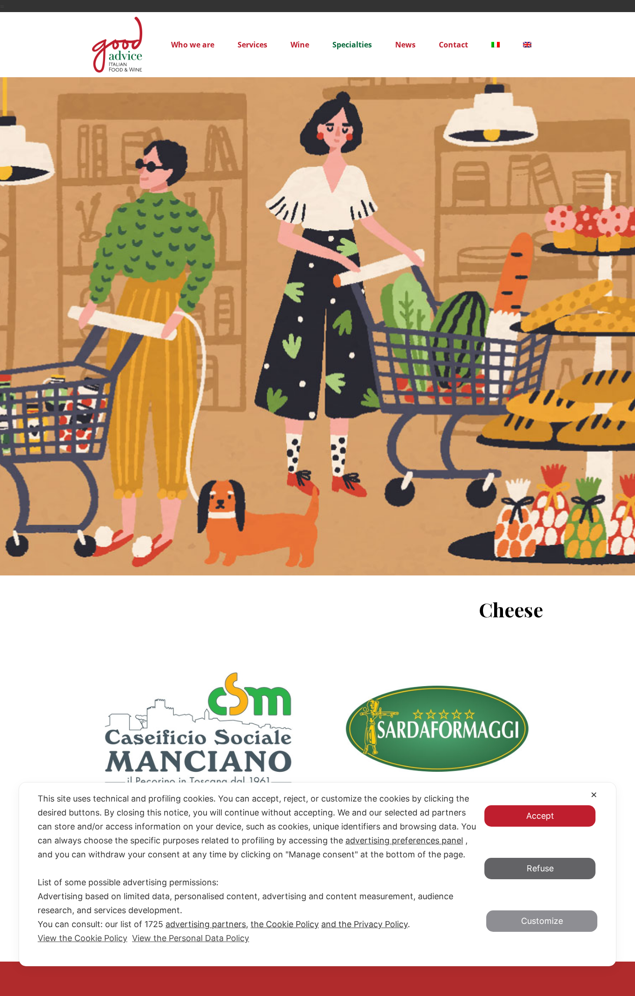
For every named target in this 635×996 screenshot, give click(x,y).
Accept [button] (540, 815)
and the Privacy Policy (364, 924)
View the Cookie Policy (82, 938)
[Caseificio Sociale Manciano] (198, 728)
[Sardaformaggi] (437, 728)
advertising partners (205, 924)
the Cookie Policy (285, 924)
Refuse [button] (540, 868)
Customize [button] (542, 921)
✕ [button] (593, 795)
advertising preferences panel (404, 840)
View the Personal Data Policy (190, 938)
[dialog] (317, 874)
